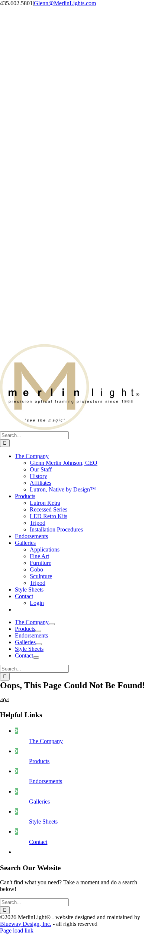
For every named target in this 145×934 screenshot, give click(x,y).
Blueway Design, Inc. (25, 924)
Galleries (39, 801)
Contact (38, 842)
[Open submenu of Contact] (36, 657)
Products (39, 761)
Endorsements (45, 781)
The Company (46, 741)
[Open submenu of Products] (38, 631)
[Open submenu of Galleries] (39, 644)
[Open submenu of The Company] (52, 624)
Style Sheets (43, 821)
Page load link (16, 930)
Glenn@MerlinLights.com (65, 3)
